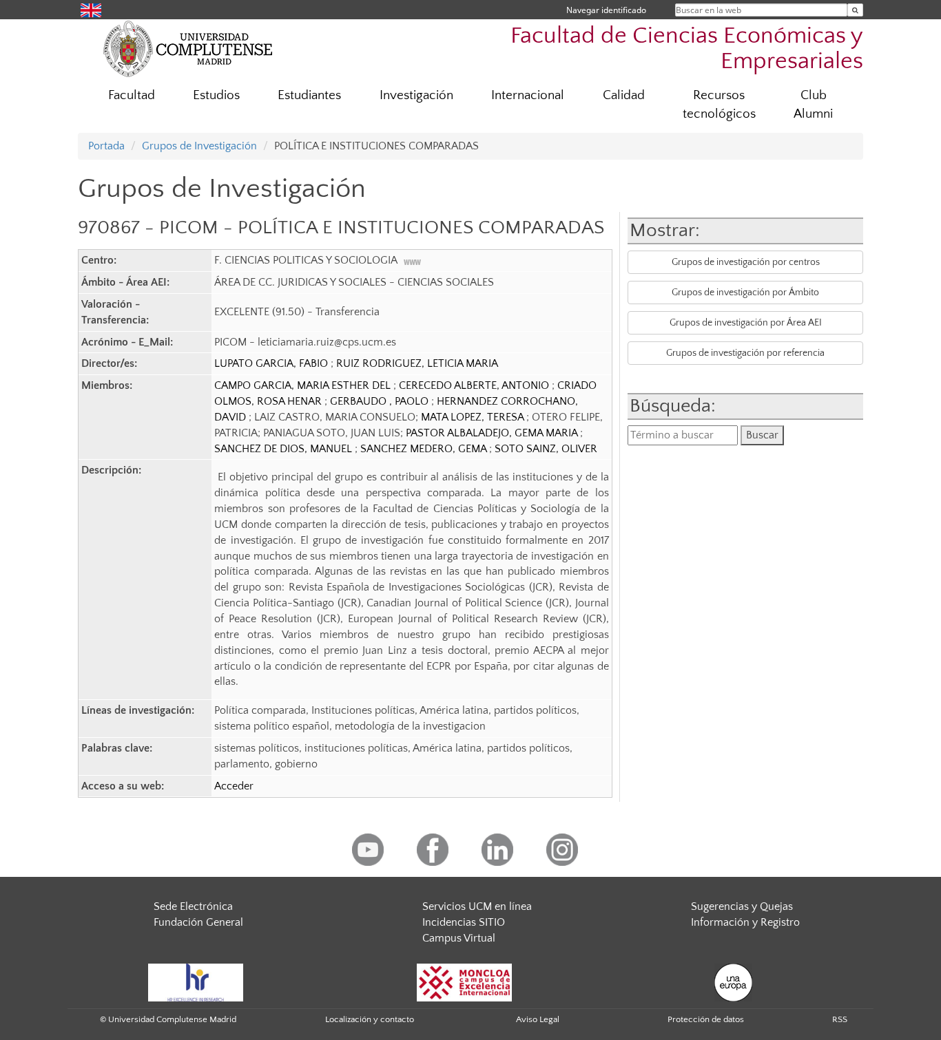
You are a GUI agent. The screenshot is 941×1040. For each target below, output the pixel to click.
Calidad (624, 95)
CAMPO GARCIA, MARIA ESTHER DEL (303, 385)
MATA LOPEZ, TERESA (473, 417)
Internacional (527, 95)
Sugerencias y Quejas (742, 906)
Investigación (416, 95)
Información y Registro (745, 922)
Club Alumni (813, 104)
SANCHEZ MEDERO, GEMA (424, 449)
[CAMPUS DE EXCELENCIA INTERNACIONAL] (464, 982)
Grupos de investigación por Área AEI (746, 322)
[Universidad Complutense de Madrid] (188, 48)
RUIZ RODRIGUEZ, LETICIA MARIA (417, 363)
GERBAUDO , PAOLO (380, 401)
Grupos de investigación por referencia (745, 353)
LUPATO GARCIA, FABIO (272, 363)
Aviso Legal (537, 1019)
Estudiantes (309, 95)
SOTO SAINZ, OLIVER (546, 449)
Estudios (216, 95)
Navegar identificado (606, 10)
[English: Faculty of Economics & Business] (91, 9)
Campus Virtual (458, 938)
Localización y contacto (369, 1019)
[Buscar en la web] (855, 10)
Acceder (234, 786)
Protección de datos (706, 1019)
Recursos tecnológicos (719, 104)
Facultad (131, 95)
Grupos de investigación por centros (746, 262)
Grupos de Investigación (199, 146)
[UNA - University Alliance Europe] (733, 982)
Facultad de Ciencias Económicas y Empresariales (686, 48)
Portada (106, 146)
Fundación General (198, 922)
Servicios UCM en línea (477, 906)
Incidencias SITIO (463, 922)
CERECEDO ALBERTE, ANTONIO (475, 385)
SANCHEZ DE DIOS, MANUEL (284, 449)
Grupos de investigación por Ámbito (745, 292)
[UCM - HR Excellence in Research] (195, 982)
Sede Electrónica (193, 906)
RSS (839, 1019)
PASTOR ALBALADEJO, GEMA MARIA (493, 433)
